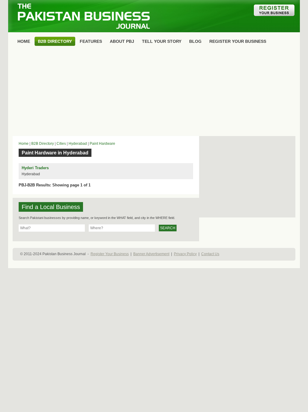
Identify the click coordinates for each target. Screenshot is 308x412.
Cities (61, 143)
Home (24, 143)
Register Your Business (110, 254)
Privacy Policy (185, 254)
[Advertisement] (154, 92)
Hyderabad (78, 143)
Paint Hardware (102, 143)
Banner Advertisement (151, 254)
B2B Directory (42, 143)
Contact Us (210, 254)
